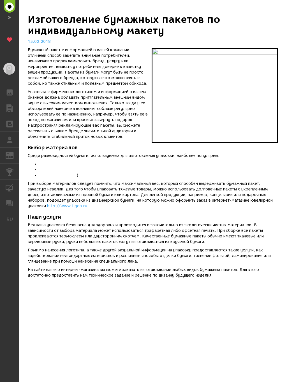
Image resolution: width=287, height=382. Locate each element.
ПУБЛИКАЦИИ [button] (9, 108)
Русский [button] (12, 219)
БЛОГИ (9, 124)
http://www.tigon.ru (67, 206)
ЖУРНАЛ (13, 155)
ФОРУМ (9, 203)
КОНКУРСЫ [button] (9, 171)
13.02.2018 (39, 41)
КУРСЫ (9, 187)
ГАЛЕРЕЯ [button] (9, 92)
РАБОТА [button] (9, 139)
